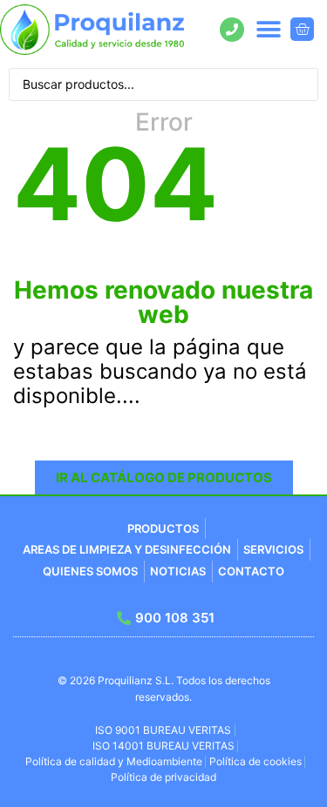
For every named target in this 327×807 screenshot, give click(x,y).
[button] (268, 29)
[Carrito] (302, 29)
